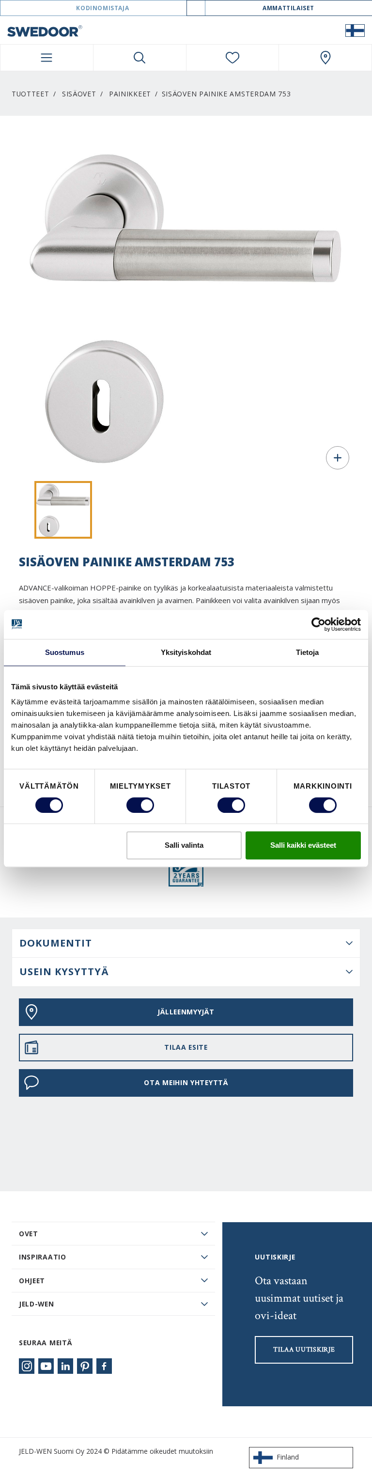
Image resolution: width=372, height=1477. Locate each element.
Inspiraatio (42, 1256)
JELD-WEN (36, 1303)
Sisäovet (79, 93)
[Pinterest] (85, 1366)
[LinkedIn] (65, 1366)
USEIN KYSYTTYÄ (64, 971)
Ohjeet (32, 1280)
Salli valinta (184, 845)
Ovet (28, 1233)
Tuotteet (30, 93)
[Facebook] (104, 1366)
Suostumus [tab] (64, 652)
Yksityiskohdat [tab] (186, 652)
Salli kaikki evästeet (303, 845)
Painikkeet (130, 93)
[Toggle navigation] (46, 57)
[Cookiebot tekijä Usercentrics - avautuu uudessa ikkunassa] (318, 624)
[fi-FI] (355, 30)
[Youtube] (46, 1366)
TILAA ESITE (186, 1047)
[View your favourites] (232, 57)
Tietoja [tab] (307, 652)
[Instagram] (26, 1366)
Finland (288, 1456)
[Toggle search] (139, 57)
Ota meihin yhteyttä (186, 1082)
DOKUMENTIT (55, 942)
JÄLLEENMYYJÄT (185, 1011)
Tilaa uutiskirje (304, 1349)
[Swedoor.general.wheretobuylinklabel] (325, 57)
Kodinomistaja (102, 8)
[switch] (140, 805)
